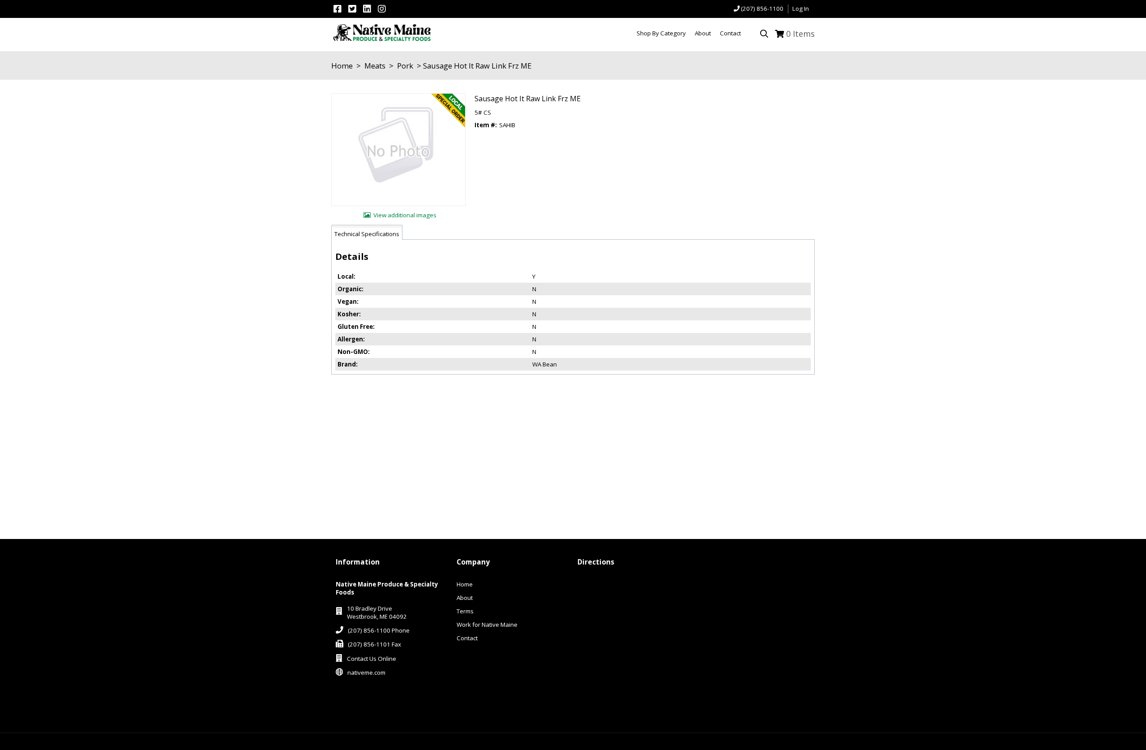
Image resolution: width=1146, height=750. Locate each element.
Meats (375, 65)
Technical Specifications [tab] (366, 234)
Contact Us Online (371, 659)
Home (342, 65)
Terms (465, 611)
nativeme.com (366, 672)
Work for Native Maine (487, 625)
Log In (800, 8)
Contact (467, 638)
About (465, 598)
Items (800, 33)
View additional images (404, 215)
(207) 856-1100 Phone (379, 630)
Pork (405, 65)
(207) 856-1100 (762, 8)
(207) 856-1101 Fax (374, 644)
